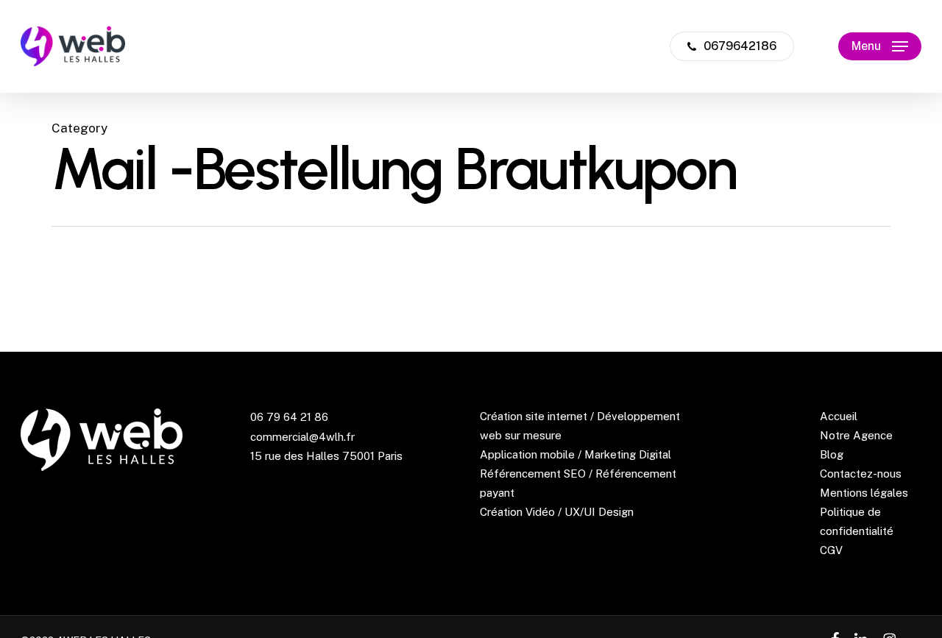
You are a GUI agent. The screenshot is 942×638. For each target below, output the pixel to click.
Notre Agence (856, 435)
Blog (831, 454)
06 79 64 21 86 (289, 417)
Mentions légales (864, 492)
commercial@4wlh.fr (302, 436)
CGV (831, 550)
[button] (879, 46)
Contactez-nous (861, 473)
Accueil (838, 416)
